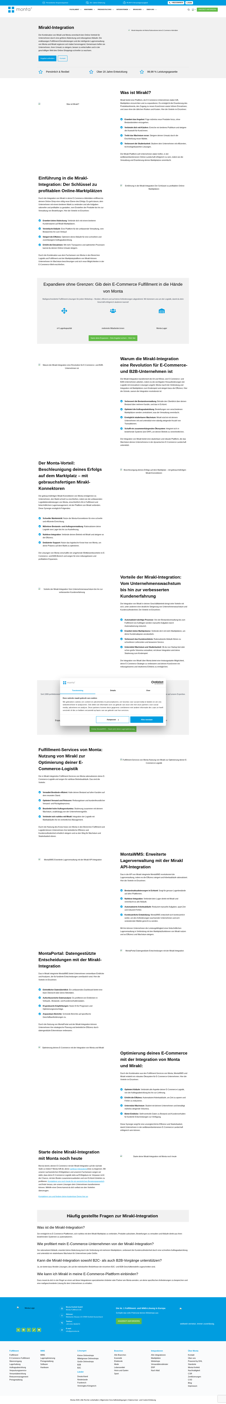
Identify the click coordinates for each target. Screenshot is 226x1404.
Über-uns (150, 9)
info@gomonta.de (72, 1331)
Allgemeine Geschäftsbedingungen (113, 1400)
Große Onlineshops (85, 1362)
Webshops (155, 1361)
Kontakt (191, 1355)
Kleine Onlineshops (85, 1355)
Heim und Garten (121, 1370)
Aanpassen (111, 720)
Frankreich (81, 1383)
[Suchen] (189, 9)
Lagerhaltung (14, 1364)
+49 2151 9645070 (73, 1324)
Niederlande (82, 1380)
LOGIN (189, 3)
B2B (79, 1365)
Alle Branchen (120, 1355)
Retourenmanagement (18, 1377)
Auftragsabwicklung (17, 1367)
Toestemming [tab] (77, 690)
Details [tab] (113, 690)
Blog (190, 1383)
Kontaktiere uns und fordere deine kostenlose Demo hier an (63, 1196)
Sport (116, 1374)
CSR (190, 1374)
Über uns (192, 1358)
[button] (194, 9)
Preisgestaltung (104, 9)
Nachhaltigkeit (194, 1370)
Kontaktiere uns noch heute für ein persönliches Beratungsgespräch (76, 1181)
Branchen (137, 9)
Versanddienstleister (159, 1364)
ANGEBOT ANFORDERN (207, 9)
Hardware (44, 1367)
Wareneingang (15, 1361)
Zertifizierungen (194, 1377)
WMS (42, 1355)
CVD (190, 1380)
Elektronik (118, 1361)
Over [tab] (148, 690)
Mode (116, 1364)
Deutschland (82, 1376)
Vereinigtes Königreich (86, 1386)
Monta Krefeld (194, 1367)
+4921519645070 (177, 3)
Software (44, 1364)
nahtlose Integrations (78, 1169)
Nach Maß (155, 1370)
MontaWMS (88, 9)
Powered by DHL (195, 1361)
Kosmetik (118, 1358)
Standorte (192, 1364)
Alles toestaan (147, 720)
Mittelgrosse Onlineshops (88, 1358)
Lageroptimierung (47, 1358)
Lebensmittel (119, 1367)
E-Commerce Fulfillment (19, 1358)
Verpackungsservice (17, 1370)
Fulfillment (74, 9)
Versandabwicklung (17, 1374)
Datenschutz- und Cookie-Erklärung (142, 1400)
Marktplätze (156, 1358)
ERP (153, 1367)
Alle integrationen (158, 1355)
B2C (79, 1368)
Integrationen (122, 9)
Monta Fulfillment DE (73, 1310)
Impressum (192, 1386)
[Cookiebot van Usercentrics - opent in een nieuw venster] (153, 682)
